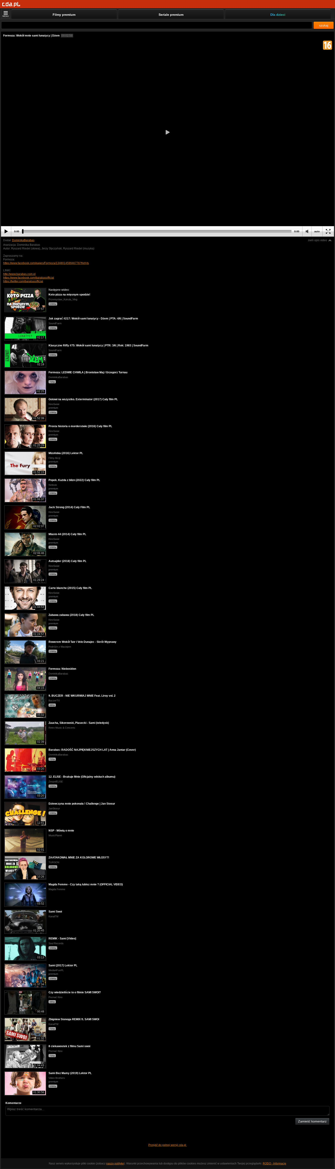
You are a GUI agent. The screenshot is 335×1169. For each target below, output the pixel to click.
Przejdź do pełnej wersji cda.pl (167, 1145)
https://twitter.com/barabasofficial (23, 281)
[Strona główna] (11, 4)
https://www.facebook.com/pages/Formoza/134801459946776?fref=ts (46, 263)
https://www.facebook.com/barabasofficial (28, 277)
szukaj (323, 25)
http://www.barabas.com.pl (19, 274)
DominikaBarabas (23, 240)
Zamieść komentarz (312, 1121)
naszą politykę (115, 1163)
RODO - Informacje (274, 1163)
